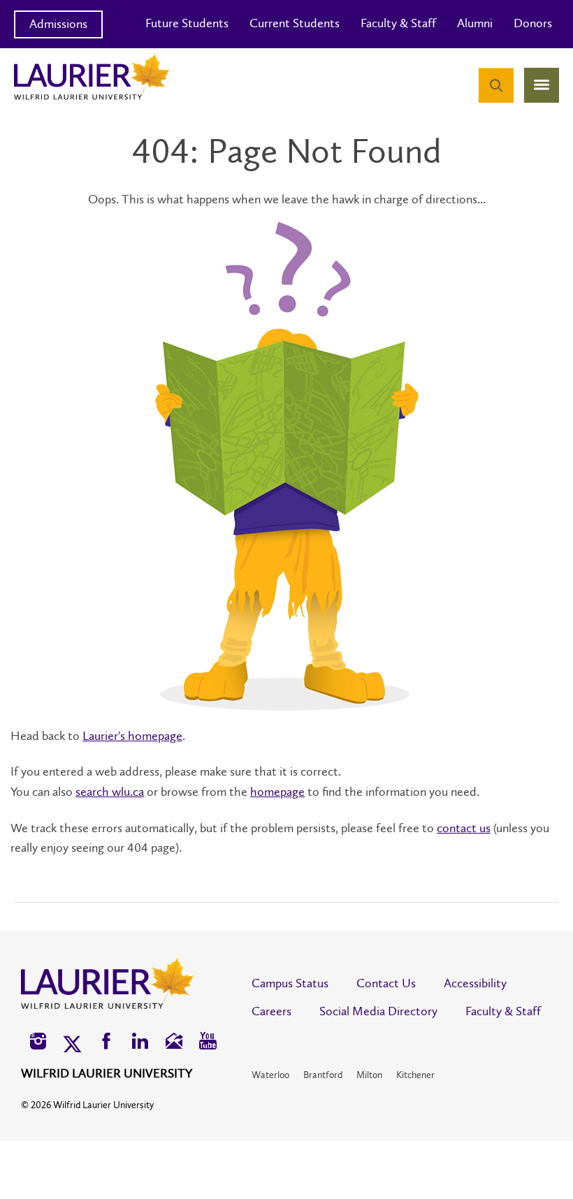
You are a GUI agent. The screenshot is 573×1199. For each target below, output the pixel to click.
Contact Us (386, 983)
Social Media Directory (378, 1011)
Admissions (58, 23)
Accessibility (475, 983)
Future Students (187, 23)
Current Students (294, 23)
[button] (38, 1043)
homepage (277, 791)
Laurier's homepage (132, 735)
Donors (533, 23)
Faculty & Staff (398, 23)
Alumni (475, 23)
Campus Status (290, 983)
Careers (271, 1011)
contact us (464, 828)
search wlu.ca (109, 791)
